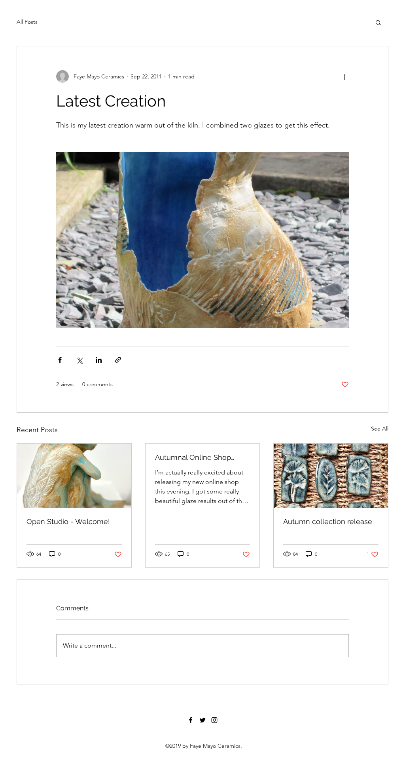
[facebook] (191, 720)
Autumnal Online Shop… (194, 457)
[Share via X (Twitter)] (79, 360)
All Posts (27, 21)
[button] (378, 22)
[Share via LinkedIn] (98, 360)
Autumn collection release (327, 521)
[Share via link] (118, 360)
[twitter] (202, 720)
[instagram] (214, 720)
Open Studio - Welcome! (68, 521)
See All (379, 428)
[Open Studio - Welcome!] (74, 476)
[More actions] (344, 76)
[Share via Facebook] (60, 360)
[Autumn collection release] (331, 476)
